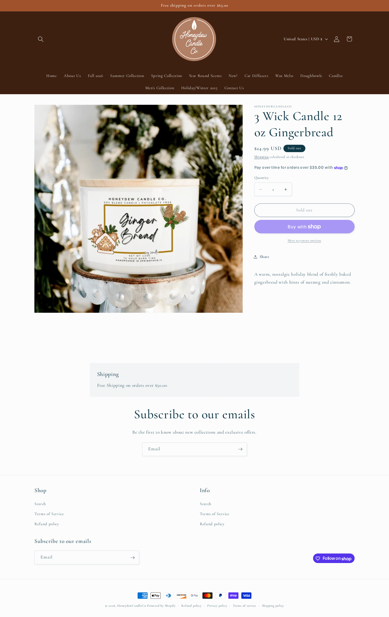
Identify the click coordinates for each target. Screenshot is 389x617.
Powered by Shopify (161, 605)
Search (40, 504)
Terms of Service (49, 513)
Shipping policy (273, 605)
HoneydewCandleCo (131, 605)
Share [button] (264, 256)
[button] (40, 39)
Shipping (261, 157)
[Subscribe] (240, 449)
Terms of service (244, 605)
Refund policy (46, 523)
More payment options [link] (304, 240)
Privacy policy (217, 605)
